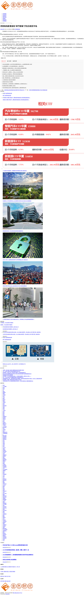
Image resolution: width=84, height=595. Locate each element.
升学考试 (4, 506)
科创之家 (2, 29)
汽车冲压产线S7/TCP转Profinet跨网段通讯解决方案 (15, 545)
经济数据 (4, 20)
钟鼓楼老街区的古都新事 (8, 374)
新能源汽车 (5, 432)
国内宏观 (4, 459)
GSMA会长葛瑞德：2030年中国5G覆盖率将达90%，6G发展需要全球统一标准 (17, 64)
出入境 (4, 447)
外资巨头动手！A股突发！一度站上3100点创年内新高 (12, 72)
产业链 (4, 394)
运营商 (4, 450)
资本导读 (4, 17)
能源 (4, 400)
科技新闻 (4, 436)
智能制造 (4, 503)
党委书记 (4, 439)
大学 (4, 475)
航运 (4, 532)
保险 (4, 511)
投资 (4, 385)
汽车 (4, 468)
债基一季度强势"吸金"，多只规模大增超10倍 (10, 77)
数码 (4, 516)
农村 (4, 476)
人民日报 (4, 521)
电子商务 (4, 465)
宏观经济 (4, 416)
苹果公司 (4, 491)
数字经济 (4, 427)
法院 (4, 492)
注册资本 (4, 524)
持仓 (4, 518)
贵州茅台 (4, 534)
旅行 (4, 487)
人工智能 (4, 386)
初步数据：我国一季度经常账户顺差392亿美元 (12, 379)
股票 (4, 393)
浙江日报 (4, 493)
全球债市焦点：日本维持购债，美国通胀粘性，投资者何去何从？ (14, 83)
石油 (4, 462)
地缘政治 (4, 454)
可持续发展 (5, 433)
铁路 (4, 509)
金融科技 (4, 530)
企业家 (4, 464)
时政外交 (4, 438)
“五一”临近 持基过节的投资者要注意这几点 (11, 371)
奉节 (15, 29)
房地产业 (4, 507)
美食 (4, 488)
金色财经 (4, 13)
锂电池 (4, 517)
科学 (4, 387)
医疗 (4, 414)
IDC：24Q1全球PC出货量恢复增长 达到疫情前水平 (13, 377)
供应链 (4, 422)
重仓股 (4, 533)
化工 (4, 477)
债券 (4, 408)
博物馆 (4, 470)
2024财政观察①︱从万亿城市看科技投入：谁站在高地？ (13, 66)
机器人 (4, 399)
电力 (4, 431)
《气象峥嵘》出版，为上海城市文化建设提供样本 (11, 70)
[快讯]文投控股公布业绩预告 (9, 559)
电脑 (4, 482)
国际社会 (4, 423)
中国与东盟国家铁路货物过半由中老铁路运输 (38, 90)
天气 (4, 540)
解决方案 (4, 435)
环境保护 (4, 474)
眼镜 (17, 29)
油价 (4, 505)
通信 (4, 457)
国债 (4, 463)
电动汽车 (4, 497)
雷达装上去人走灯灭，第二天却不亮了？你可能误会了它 (14, 363)
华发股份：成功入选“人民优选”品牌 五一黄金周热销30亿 (14, 372)
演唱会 (4, 498)
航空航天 (4, 479)
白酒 (4, 539)
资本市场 (4, 451)
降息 (4, 412)
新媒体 (4, 18)
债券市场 (4, 495)
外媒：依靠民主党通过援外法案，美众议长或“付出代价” (13, 75)
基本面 (4, 456)
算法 (4, 471)
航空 (4, 421)
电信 (4, 446)
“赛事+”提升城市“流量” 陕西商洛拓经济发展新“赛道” (13, 370)
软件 (4, 411)
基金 (4, 391)
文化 (4, 420)
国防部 (4, 535)
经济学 (4, 417)
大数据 (4, 402)
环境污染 (4, 483)
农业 (4, 403)
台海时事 (4, 513)
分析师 (4, 429)
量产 (4, 481)
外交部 (4, 452)
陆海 (19, 29)
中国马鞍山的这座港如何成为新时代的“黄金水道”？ (14, 90)
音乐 (4, 440)
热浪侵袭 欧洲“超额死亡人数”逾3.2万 (10, 329)
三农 (4, 397)
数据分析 (4, 528)
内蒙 (4, 489)
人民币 (4, 410)
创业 (4, 406)
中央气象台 (5, 469)
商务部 (4, 522)
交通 (4, 444)
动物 (4, 527)
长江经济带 (5, 529)
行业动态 (4, 14)
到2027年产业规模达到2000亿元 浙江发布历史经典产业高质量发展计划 (17, 373)
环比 (4, 428)
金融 (4, 442)
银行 (4, 515)
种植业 (4, 458)
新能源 (4, 392)
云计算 (4, 500)
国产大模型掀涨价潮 (7, 339)
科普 (4, 445)
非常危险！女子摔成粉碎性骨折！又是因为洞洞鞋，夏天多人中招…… (17, 376)
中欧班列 (4, 536)
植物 (4, 486)
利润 (4, 441)
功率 (4, 453)
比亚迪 (4, 526)
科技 (4, 415)
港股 (4, 501)
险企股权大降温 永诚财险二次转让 (8, 85)
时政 (4, 388)
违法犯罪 (4, 538)
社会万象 (4, 504)
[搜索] (11, 23)
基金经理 (4, 405)
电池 (4, 512)
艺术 (4, 409)
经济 (4, 404)
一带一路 (4, 426)
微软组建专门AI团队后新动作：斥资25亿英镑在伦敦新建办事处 (14, 68)
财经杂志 (4, 16)
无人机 (4, 485)
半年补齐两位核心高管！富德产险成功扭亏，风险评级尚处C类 (14, 87)
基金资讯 (4, 19)
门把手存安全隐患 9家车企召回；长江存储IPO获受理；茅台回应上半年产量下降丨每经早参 (21, 334)
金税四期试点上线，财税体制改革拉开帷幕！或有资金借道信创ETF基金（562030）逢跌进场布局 (22, 378)
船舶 (4, 494)
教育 (4, 398)
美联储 (4, 418)
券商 (4, 523)
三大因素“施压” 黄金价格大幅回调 (8, 79)
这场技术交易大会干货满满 (7, 81)
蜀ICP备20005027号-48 (17, 592)
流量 (4, 448)
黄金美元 (4, 480)
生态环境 (4, 510)
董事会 (4, 460)
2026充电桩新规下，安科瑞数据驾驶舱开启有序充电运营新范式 (18, 554)
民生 (4, 396)
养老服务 (4, 499)
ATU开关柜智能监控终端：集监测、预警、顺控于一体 (16, 549)
